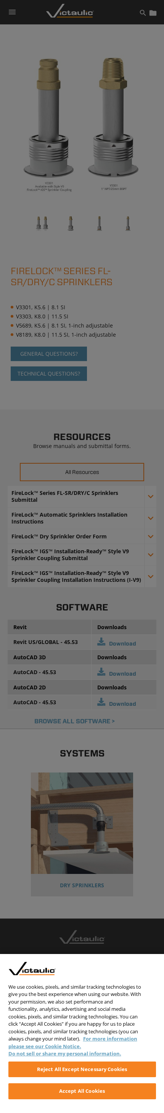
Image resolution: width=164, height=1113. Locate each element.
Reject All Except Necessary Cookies (82, 1069)
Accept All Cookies (82, 1090)
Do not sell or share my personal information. (64, 1053)
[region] (82, 1033)
